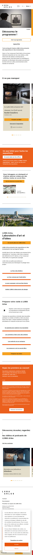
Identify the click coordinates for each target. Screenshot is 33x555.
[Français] (23, 6)
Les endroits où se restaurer (16, 341)
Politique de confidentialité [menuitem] (8, 506)
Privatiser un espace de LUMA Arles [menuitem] (12, 503)
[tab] (11, 480)
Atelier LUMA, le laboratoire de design (16, 289)
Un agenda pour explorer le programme (16, 327)
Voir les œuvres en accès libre (14, 181)
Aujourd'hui (16, 44)
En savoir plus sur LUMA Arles (16, 242)
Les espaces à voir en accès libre (16, 348)
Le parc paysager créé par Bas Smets (16, 283)
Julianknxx (8, 471)
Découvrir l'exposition (16, 123)
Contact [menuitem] (4, 498)
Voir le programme (16, 39)
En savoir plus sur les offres (12, 157)
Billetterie (18, 552)
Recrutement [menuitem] (5, 501)
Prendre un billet (16, 119)
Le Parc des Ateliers (17, 270)
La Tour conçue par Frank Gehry (16, 277)
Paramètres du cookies (16, 540)
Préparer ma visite (16, 353)
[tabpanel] (16, 189)
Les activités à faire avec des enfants (16, 334)
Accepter (16, 544)
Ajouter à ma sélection (17, 127)
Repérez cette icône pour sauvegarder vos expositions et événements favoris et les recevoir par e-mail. (19, 310)
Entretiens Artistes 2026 (10, 474)
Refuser (16, 548)
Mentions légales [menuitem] (6, 507)
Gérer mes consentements (8, 508)
